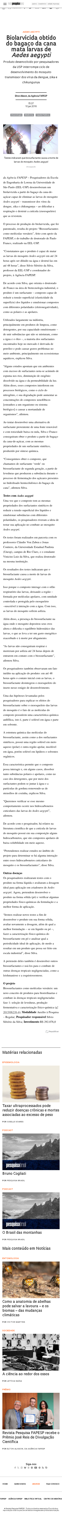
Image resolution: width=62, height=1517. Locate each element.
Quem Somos (20, 1484)
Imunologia (16, 115)
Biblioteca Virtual (33, 1499)
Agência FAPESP (15, 1499)
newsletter (42, 4)
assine (34, 4)
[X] (19, 1468)
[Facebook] (16, 1468)
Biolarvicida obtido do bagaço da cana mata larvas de (31, 47)
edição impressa (53, 4)
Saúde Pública (43, 115)
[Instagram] (23, 1468)
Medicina (29, 115)
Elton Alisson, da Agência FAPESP (31, 96)
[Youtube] (42, 1468)
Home (5, 1484)
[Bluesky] (28, 1468)
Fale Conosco (52, 1484)
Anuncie (36, 1484)
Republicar (54, 1032)
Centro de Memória (53, 1499)
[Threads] (33, 1468)
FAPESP (3, 1499)
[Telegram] (37, 1468)
